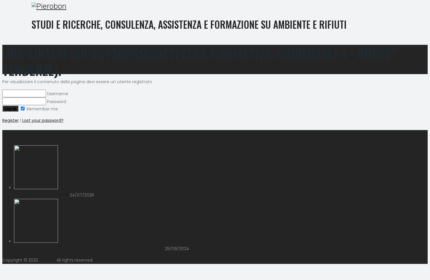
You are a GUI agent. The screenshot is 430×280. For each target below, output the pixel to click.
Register (10, 120)
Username (57, 94)
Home (154, 53)
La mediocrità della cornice (42, 195)
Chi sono (283, 53)
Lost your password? (42, 120)
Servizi (175, 53)
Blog (218, 53)
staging (46, 260)
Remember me (41, 109)
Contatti (258, 53)
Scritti (198, 53)
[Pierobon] (211, 6)
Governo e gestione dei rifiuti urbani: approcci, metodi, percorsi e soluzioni (89, 249)
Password (56, 102)
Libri (236, 53)
